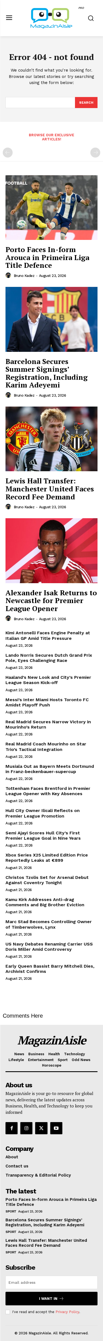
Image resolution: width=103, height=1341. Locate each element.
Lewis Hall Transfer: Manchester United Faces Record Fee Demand (49, 488)
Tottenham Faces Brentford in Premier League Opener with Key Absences (47, 791)
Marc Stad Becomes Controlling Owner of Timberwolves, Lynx (48, 924)
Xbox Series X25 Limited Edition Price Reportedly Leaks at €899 (46, 857)
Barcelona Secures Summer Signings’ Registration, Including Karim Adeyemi (46, 373)
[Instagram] (26, 1128)
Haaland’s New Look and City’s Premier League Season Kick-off (48, 680)
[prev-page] (8, 153)
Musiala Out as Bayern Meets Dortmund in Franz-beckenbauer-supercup (49, 769)
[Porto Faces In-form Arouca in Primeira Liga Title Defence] (51, 207)
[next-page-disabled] (95, 153)
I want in (48, 1299)
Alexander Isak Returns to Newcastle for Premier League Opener (51, 600)
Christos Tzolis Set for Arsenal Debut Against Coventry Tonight (47, 880)
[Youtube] (56, 1128)
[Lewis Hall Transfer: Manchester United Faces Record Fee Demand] (51, 439)
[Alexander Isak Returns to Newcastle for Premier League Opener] (51, 550)
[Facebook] (11, 1128)
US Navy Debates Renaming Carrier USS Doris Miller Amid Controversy (49, 946)
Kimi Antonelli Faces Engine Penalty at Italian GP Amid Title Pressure (47, 635)
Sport (10, 1211)
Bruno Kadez (24, 276)
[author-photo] (9, 276)
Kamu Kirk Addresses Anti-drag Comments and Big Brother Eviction (44, 902)
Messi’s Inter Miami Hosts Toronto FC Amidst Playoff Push (47, 702)
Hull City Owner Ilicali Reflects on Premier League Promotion (42, 813)
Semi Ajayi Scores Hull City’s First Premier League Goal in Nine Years (43, 835)
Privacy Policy (67, 1312)
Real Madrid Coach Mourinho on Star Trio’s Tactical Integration (45, 746)
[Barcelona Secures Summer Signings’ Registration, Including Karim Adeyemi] (51, 319)
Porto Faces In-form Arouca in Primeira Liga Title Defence (47, 257)
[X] (41, 1128)
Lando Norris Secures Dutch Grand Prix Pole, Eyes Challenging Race (48, 658)
